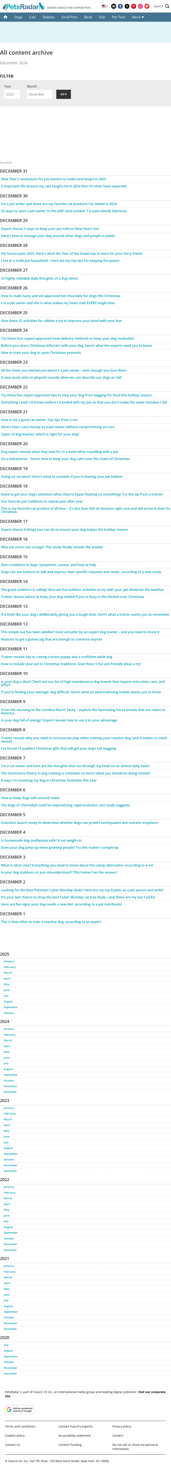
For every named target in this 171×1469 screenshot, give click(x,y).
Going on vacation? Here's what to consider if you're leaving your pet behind (61, 476)
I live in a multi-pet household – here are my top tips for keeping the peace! (60, 260)
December (10, 1092)
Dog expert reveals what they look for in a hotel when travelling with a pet (59, 451)
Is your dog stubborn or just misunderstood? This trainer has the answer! (59, 872)
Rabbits (49, 17)
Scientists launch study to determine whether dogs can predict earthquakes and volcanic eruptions (79, 822)
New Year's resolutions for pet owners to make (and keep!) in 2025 (53, 179)
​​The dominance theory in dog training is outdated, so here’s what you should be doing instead (75, 773)
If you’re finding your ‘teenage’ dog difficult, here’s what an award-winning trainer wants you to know (81, 692)
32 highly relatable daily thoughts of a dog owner (39, 278)
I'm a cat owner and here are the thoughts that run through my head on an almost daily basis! (75, 766)
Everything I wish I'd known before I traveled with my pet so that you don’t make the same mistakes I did (84, 402)
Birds (88, 17)
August (8, 1001)
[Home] (5, 17)
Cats (32, 17)
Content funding (70, 1445)
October (9, 1013)
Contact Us (12, 1445)
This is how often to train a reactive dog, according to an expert (51, 921)
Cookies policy (15, 1435)
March (8, 973)
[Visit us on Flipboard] (147, 6)
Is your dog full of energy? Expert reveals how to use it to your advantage (59, 720)
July (6, 995)
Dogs (18, 17)
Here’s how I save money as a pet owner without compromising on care (57, 427)
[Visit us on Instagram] (140, 6)
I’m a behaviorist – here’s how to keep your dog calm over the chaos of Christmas (65, 458)
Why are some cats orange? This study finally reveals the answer (52, 547)
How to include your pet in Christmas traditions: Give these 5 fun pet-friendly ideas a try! (71, 664)
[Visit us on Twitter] (127, 6)
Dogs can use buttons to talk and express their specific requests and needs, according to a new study (81, 572)
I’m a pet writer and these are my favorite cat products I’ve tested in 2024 (59, 204)
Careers (117, 1435)
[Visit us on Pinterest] (133, 6)
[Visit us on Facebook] (120, 6)
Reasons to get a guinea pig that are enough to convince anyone (51, 639)
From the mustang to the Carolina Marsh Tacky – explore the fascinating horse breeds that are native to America (83, 711)
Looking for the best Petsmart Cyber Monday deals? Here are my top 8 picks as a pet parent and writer (82, 890)
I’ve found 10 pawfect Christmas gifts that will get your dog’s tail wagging (58, 748)
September (11, 1007)
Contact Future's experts (76, 1426)
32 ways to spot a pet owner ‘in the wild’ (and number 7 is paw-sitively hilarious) (64, 211)
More (136, 17)
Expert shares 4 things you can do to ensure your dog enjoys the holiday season (64, 529)
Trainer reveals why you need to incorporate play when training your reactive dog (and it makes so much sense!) (84, 740)
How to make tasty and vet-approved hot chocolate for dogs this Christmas (60, 296)
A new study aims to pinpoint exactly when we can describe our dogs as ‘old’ (61, 377)
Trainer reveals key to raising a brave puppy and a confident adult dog (56, 656)
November (10, 1086)
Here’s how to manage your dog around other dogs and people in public (58, 235)
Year (7, 86)
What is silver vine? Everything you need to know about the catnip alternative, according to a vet (77, 865)
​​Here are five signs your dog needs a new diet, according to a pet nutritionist (61, 904)
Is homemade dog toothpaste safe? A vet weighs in (41, 840)
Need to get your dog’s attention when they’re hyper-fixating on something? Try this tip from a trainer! (82, 494)
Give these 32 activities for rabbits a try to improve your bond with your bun (61, 320)
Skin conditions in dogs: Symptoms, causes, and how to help (48, 564)
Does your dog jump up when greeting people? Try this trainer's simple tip (59, 847)
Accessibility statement (75, 1435)
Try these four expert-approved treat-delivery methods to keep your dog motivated (67, 338)
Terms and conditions (20, 1426)
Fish (102, 17)
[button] (161, 6)
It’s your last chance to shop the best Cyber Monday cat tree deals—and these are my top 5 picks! (78, 897)
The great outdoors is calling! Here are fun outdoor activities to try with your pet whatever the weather (82, 589)
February (10, 967)
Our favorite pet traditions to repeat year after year (42, 501)
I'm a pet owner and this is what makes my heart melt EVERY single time (57, 303)
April (7, 978)
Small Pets (69, 17)
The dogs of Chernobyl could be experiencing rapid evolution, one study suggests (65, 805)
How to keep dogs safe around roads (30, 798)
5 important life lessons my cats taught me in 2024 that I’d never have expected (63, 186)
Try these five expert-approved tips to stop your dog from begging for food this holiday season (76, 395)
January (9, 961)
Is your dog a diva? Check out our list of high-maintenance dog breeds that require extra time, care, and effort (83, 683)
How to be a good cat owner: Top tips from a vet (39, 419)
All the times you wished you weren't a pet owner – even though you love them (63, 370)
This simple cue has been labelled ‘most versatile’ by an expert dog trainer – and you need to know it (80, 632)
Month (32, 86)
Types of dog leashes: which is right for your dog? (40, 434)
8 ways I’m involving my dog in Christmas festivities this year (49, 780)
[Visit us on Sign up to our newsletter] (113, 6)
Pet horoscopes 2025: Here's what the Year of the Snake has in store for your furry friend (71, 253)
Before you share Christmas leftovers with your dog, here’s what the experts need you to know (76, 345)
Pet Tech (119, 17)
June (6, 990)
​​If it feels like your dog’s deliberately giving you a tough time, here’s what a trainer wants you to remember (85, 614)
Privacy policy (121, 1426)
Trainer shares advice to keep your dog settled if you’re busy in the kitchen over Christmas (72, 596)
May (6, 984)
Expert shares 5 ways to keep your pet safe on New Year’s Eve (50, 228)
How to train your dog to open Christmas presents (41, 352)
